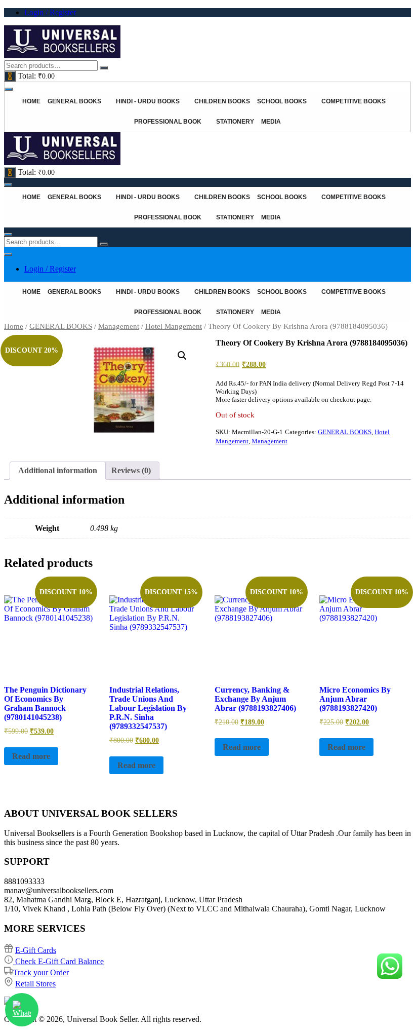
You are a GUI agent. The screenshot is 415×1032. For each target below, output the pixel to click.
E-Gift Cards (35, 950)
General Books (74, 101)
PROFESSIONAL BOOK (167, 121)
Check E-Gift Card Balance (58, 961)
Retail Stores (35, 983)
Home (31, 101)
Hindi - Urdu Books (148, 101)
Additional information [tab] (57, 470)
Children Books (222, 101)
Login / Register (50, 12)
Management (118, 326)
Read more (31, 756)
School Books (282, 101)
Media (271, 121)
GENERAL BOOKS (60, 326)
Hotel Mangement (173, 326)
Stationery (235, 121)
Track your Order (41, 972)
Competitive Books (353, 101)
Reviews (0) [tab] (131, 470)
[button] (182, 356)
